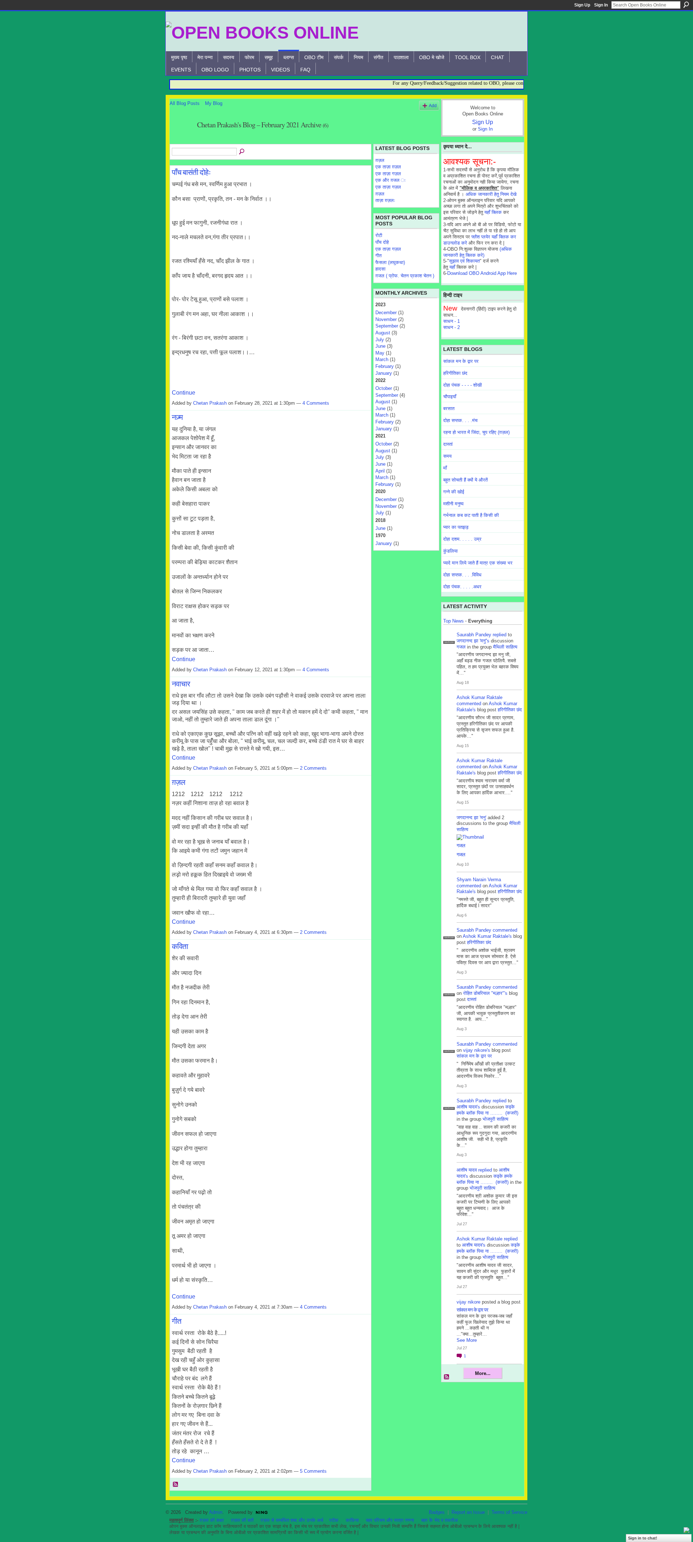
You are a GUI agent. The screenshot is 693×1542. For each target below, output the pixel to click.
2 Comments (313, 768)
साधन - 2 (451, 327)
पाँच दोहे (382, 242)
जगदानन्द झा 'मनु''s (473, 640)
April (380, 471)
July (379, 339)
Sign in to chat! (642, 1538)
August (382, 332)
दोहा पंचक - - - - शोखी (462, 385)
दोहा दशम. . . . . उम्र (462, 539)
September (386, 326)
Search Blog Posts (242, 152)
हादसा (380, 269)
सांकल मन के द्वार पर (461, 361)
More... (483, 1373)
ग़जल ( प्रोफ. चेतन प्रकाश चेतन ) (404, 275)
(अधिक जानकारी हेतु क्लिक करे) (477, 252)
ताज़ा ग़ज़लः (385, 200)
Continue (183, 393)
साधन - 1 (451, 321)
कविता (180, 946)
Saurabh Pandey (474, 634)
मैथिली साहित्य (505, 647)
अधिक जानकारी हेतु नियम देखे (491, 194)
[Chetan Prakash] (181, 140)
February (384, 366)
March (381, 359)
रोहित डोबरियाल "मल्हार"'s (485, 993)
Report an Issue (468, 1512)
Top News (453, 621)
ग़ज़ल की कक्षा (212, 1520)
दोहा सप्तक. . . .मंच (460, 420)
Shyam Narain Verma (479, 879)
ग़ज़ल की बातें (242, 1520)
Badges (437, 1512)
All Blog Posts (185, 103)
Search (686, 4)
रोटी (378, 235)
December (386, 312)
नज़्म (177, 417)
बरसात (448, 408)
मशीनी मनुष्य (453, 503)
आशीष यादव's (468, 1107)
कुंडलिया (450, 551)
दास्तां (448, 444)
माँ (445, 468)
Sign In (601, 5)
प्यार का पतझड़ (455, 527)
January (383, 373)
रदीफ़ (334, 1520)
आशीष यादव (467, 1170)
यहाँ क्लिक (493, 212)
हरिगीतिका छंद (455, 373)
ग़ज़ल (178, 782)
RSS (176, 1484)
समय (447, 456)
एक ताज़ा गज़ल (388, 173)
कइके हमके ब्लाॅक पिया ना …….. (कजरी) (487, 1110)
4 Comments (315, 403)
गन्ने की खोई (453, 492)
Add (433, 105)
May (379, 353)
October (383, 388)
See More (467, 1340)
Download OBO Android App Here (482, 273)
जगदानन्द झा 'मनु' (471, 817)
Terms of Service (509, 1512)
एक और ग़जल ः (390, 180)
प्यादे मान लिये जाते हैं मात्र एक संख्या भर (478, 563)
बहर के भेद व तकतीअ (439, 1520)
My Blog (213, 103)
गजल (461, 647)
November (386, 319)
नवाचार (181, 683)
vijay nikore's (476, 1050)
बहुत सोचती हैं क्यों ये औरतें (465, 480)
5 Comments (313, 1471)
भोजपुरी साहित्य (495, 1119)
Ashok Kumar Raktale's (487, 936)
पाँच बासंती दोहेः (191, 172)
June (380, 346)
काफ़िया (352, 1520)
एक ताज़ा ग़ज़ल (388, 167)
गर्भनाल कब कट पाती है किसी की (471, 515)
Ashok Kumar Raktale (479, 697)
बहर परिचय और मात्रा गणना (390, 1520)
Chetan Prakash (210, 403)
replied (499, 634)
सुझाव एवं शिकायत (464, 261)
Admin (215, 1512)
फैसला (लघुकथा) (390, 262)
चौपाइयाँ (449, 396)
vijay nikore (468, 1302)
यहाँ (452, 267)
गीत (176, 1321)
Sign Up (582, 5)
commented (469, 703)
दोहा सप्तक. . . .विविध (462, 574)
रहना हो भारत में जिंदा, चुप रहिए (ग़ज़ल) (476, 432)
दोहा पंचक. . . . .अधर (462, 586)
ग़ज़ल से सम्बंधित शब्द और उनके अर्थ (292, 1520)
